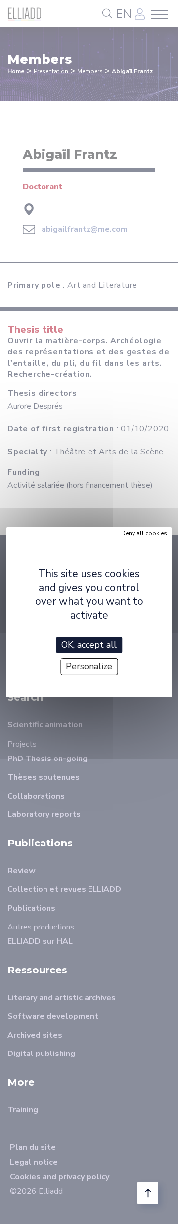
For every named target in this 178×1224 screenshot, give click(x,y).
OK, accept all (89, 644)
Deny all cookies (144, 533)
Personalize (89, 666)
